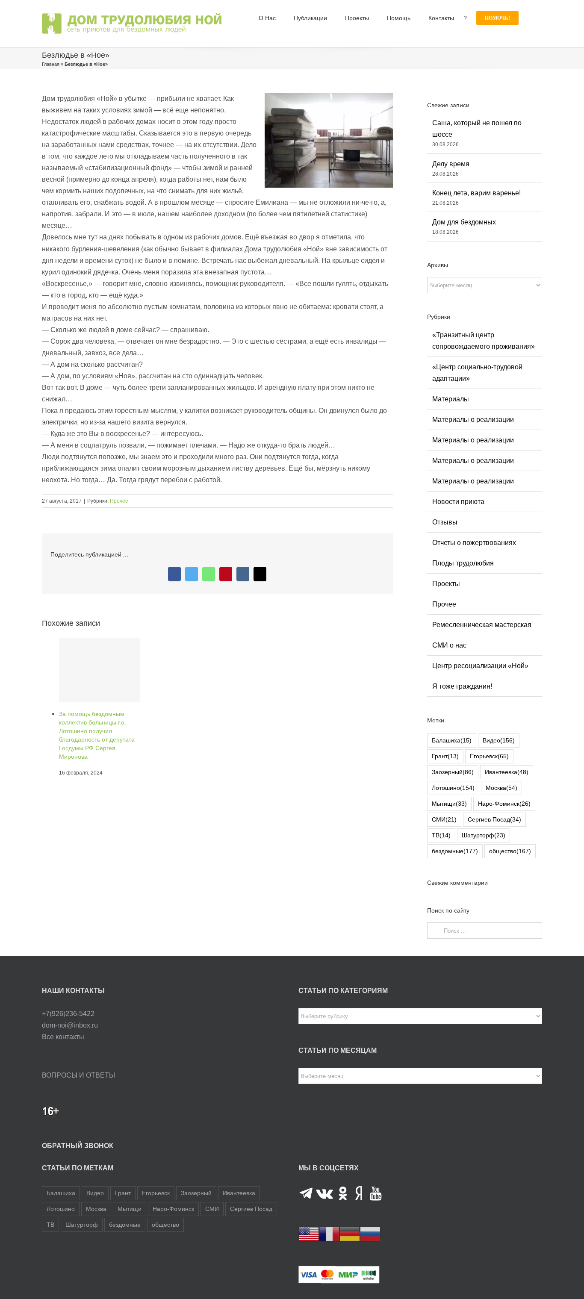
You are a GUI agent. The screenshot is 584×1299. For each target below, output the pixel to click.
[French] (329, 1233)
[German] (349, 1233)
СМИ (444, 819)
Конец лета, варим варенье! (476, 193)
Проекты (446, 583)
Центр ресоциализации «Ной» (480, 665)
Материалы (450, 399)
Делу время (450, 164)
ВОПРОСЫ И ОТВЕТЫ (78, 1075)
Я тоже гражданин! (462, 686)
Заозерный (453, 772)
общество (510, 851)
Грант (445, 756)
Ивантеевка (506, 772)
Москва (501, 787)
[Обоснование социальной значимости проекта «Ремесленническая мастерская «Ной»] (99, 670)
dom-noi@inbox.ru (70, 1025)
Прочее (119, 501)
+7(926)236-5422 (68, 1013)
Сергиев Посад (494, 819)
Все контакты (63, 1036)
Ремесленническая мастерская (481, 624)
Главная (50, 64)
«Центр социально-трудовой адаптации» (477, 372)
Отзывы (444, 522)
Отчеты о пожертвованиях (474, 542)
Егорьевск (489, 756)
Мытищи (449, 803)
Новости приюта (458, 501)
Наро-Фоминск (504, 803)
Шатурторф (483, 835)
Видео (499, 740)
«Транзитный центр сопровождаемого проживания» (483, 340)
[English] (308, 1233)
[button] (530, 18)
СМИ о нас (449, 645)
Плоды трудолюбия (463, 563)
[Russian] (370, 1233)
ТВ (441, 835)
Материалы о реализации (473, 419)
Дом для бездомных (464, 222)
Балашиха (452, 740)
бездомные (455, 851)
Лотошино (453, 787)
